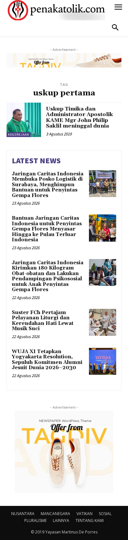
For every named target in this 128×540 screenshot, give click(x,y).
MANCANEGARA (55, 513)
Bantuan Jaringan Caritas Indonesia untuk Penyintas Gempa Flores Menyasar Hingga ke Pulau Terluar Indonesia (47, 229)
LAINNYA (61, 520)
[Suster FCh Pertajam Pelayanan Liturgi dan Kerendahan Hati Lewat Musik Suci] (102, 322)
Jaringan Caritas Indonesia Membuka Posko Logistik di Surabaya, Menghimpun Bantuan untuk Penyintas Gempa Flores (47, 185)
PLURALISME (35, 520)
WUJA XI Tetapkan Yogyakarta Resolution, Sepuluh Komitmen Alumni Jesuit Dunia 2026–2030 (47, 360)
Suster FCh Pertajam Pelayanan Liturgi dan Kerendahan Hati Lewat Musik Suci (43, 321)
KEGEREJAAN (18, 134)
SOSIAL (105, 513)
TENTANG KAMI (89, 520)
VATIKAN (84, 513)
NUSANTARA (22, 513)
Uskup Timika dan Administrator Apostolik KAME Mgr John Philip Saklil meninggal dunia (79, 118)
